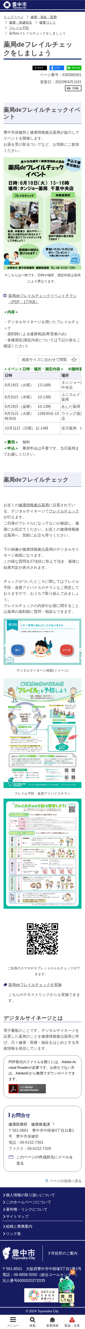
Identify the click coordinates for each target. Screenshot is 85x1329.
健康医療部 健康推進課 (29, 1124)
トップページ (13, 17)
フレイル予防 (19, 28)
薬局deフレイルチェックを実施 (35, 985)
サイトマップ (17, 1216)
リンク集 (13, 1234)
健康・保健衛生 (20, 22)
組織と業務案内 (19, 1226)
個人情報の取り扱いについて (30, 1195)
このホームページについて (28, 1202)
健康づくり (47, 22)
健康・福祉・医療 (43, 17)
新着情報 (52, 1325)
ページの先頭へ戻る (66, 1181)
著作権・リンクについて (26, 1209)
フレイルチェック (64, 511)
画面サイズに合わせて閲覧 (44, 360)
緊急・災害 (72, 1325)
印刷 (75, 88)
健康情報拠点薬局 (34, 505)
